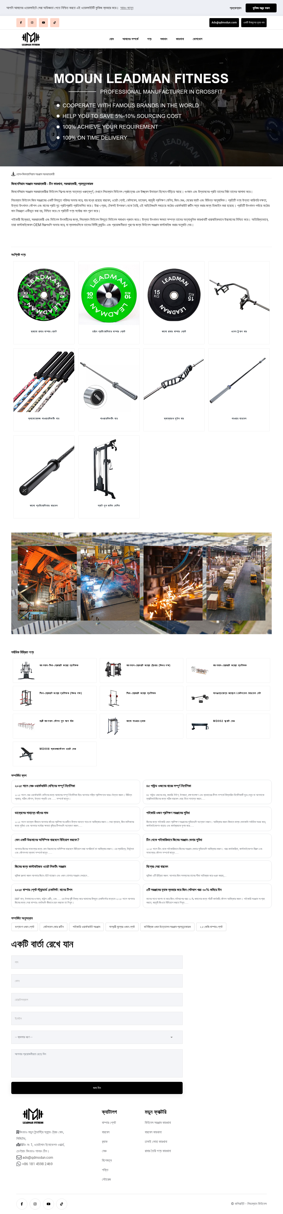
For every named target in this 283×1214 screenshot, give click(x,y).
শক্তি (105, 1170)
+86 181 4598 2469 (37, 1164)
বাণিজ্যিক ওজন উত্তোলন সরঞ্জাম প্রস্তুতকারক (167, 927)
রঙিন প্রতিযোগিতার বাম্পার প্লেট (108, 331)
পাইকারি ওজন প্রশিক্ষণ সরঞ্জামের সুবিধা (168, 813)
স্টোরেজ (106, 1179)
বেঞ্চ (104, 1151)
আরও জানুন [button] (126, 8)
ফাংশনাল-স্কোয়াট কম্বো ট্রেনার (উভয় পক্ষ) (148, 665)
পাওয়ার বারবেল (239, 418)
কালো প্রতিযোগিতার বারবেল (44, 505)
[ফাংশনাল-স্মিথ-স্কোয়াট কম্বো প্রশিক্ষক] (26, 670)
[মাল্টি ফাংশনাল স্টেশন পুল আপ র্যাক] (26, 726)
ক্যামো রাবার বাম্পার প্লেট (44, 331)
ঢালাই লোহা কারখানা (156, 1142)
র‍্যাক (104, 1142)
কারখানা (180, 39)
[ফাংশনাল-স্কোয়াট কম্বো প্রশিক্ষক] (200, 670)
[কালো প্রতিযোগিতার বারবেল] (43, 469)
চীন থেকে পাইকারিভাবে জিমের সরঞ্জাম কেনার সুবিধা (174, 840)
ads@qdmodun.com (38, 1157)
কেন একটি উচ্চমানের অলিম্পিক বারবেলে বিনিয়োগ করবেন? (47, 840)
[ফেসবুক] (20, 22)
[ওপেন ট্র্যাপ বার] (239, 294)
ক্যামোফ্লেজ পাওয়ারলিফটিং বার (43, 418)
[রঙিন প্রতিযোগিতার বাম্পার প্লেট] (109, 294)
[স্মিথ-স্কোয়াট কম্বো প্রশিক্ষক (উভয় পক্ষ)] (26, 697)
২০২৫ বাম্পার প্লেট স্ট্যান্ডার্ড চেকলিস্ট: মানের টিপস (43, 890)
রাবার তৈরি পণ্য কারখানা (158, 1151)
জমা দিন (97, 1088)
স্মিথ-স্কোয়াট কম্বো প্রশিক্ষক (141, 693)
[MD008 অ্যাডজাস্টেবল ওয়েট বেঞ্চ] (26, 754)
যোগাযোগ (197, 39)
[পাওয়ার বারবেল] (239, 381)
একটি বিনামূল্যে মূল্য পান (253, 22)
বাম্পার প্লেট (109, 1123)
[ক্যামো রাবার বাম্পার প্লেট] (43, 294)
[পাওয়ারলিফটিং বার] (109, 381)
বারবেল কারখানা (153, 1132)
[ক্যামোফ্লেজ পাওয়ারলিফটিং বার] (43, 381)
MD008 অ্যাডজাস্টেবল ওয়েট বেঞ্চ (58, 748)
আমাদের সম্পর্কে (130, 39)
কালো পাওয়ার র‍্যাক (136, 721)
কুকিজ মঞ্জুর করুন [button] (261, 8)
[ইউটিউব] (43, 22)
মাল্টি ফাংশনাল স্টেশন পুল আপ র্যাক (57, 721)
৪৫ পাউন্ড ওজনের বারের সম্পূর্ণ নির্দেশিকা (168, 786)
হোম (111, 39)
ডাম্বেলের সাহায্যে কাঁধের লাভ (31, 813)
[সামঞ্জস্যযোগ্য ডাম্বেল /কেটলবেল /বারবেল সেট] (200, 698)
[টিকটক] (54, 22)
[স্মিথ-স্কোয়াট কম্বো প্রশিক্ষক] (113, 698)
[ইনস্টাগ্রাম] (32, 22)
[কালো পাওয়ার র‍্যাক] (113, 726)
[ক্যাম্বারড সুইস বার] (174, 381)
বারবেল (105, 1132)
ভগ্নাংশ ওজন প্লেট (24, 927)
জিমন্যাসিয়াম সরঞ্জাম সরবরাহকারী (38, 174)
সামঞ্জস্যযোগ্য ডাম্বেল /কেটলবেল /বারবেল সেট (237, 693)
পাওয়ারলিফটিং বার (109, 418)
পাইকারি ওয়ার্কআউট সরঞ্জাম (86, 927)
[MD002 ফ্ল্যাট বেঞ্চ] (200, 726)
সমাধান (163, 39)
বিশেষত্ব (107, 1160)
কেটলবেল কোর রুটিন (53, 927)
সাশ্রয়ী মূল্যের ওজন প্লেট (122, 927)
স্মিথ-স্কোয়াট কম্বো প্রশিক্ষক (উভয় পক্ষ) (61, 693)
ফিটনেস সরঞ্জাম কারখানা (158, 1123)
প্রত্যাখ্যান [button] (235, 8)
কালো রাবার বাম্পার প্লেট (174, 331)
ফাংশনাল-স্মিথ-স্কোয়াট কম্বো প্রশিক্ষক (59, 665)
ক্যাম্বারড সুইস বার (174, 418)
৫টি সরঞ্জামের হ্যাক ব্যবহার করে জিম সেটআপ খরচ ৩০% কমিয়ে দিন (184, 890)
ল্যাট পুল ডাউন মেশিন (109, 505)
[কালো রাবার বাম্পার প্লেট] (174, 294)
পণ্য (149, 39)
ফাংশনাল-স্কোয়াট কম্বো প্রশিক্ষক (230, 665)
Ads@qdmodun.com (224, 22)
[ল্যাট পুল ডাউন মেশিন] (109, 469)
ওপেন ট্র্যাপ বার (239, 331)
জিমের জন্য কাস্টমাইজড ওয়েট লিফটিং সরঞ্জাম (40, 866)
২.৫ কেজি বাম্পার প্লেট (211, 927)
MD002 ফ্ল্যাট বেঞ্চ (224, 721)
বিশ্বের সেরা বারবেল (157, 866)
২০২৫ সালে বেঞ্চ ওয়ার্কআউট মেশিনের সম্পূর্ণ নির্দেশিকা (45, 786)
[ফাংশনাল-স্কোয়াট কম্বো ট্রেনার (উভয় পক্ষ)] (113, 670)
